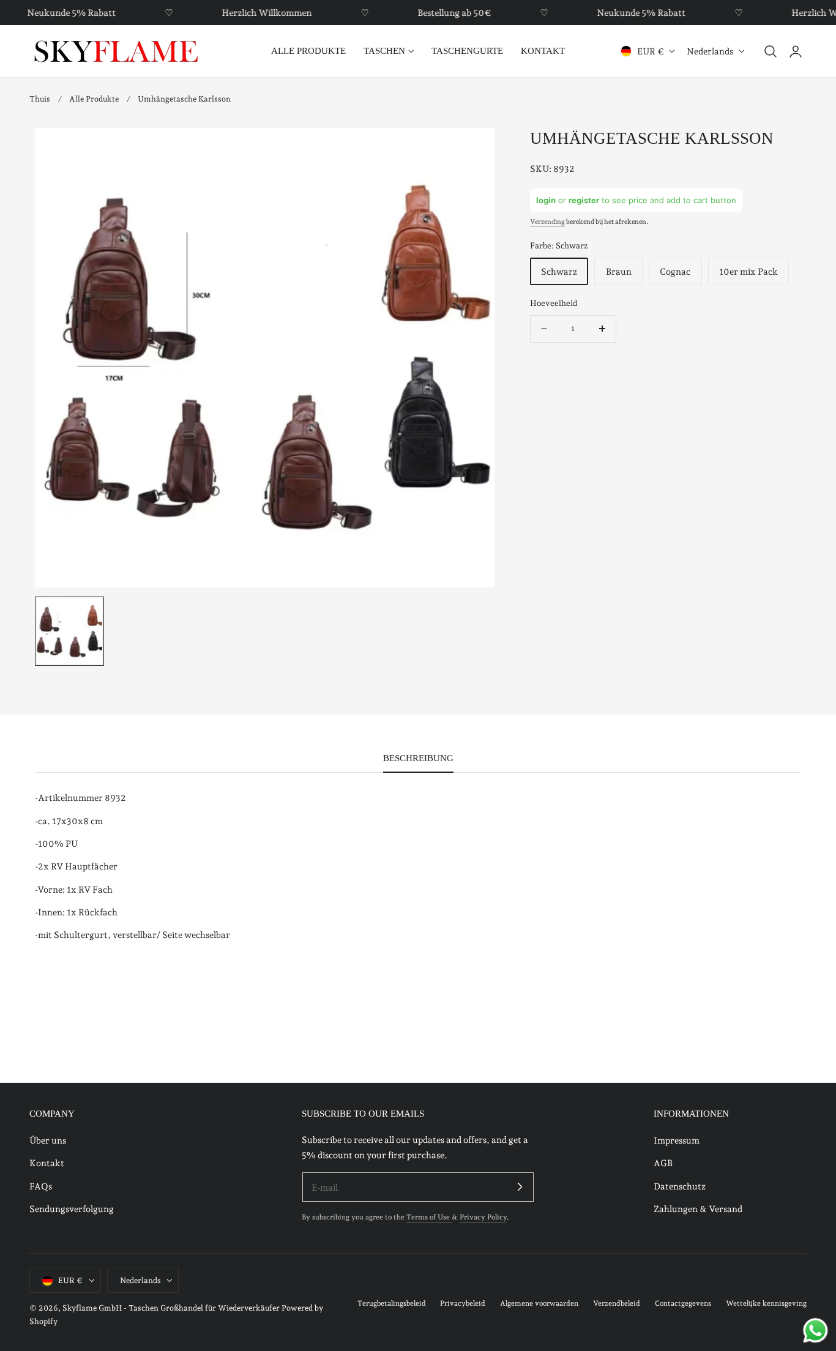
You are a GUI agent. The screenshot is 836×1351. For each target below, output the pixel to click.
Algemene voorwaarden (539, 1304)
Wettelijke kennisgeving (766, 1304)
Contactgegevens (683, 1304)
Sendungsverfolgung (71, 1209)
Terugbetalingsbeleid (391, 1304)
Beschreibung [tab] (418, 758)
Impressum (677, 1140)
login (546, 200)
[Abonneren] (519, 1187)
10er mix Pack (748, 271)
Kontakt (46, 1163)
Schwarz (559, 271)
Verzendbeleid (616, 1304)
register (584, 200)
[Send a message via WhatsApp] (815, 1330)
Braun (619, 271)
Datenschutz (680, 1185)
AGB (663, 1163)
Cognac (675, 271)
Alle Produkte (94, 98)
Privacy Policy (483, 1217)
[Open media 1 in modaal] (473, 149)
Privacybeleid (462, 1304)
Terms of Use (429, 1217)
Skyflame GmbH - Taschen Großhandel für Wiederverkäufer (171, 1308)
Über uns (47, 1140)
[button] (770, 51)
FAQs (40, 1185)
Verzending (547, 222)
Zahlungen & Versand (698, 1209)
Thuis (39, 98)
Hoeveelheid (554, 303)
